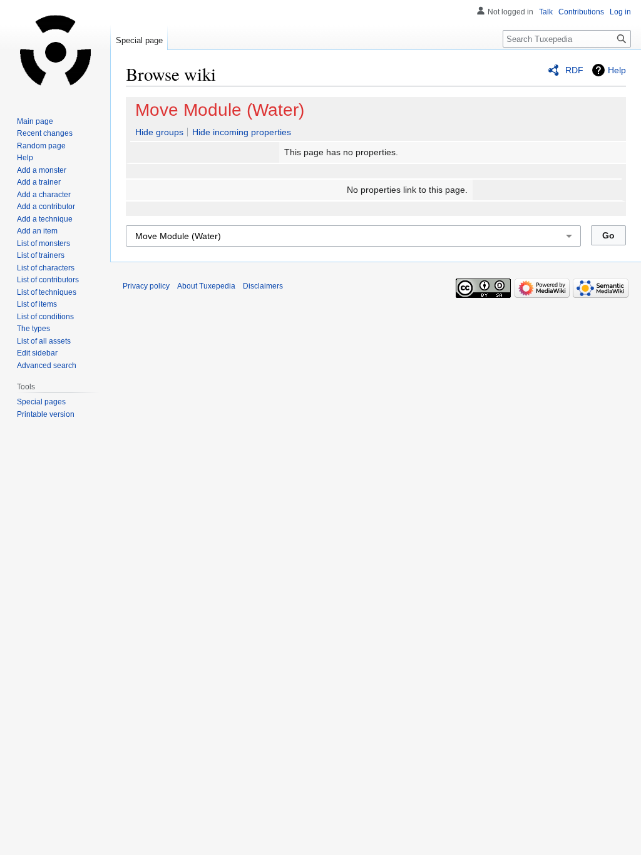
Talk (546, 12)
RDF (574, 70)
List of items (37, 304)
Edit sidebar (37, 353)
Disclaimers (263, 286)
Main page (35, 121)
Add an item (37, 231)
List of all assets (44, 341)
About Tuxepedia (206, 286)
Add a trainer (39, 182)
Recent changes (45, 133)
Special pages (41, 401)
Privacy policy (146, 286)
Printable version (45, 414)
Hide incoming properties (241, 132)
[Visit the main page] (55, 50)
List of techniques (46, 292)
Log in (620, 12)
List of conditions (45, 316)
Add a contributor (46, 206)
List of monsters (43, 243)
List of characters (45, 268)
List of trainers (40, 255)
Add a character (44, 194)
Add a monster (41, 170)
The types (33, 328)
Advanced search (46, 365)
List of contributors (48, 279)
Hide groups (159, 132)
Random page (41, 145)
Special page (139, 40)
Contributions (581, 12)
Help (617, 70)
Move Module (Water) (219, 110)
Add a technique (45, 219)
